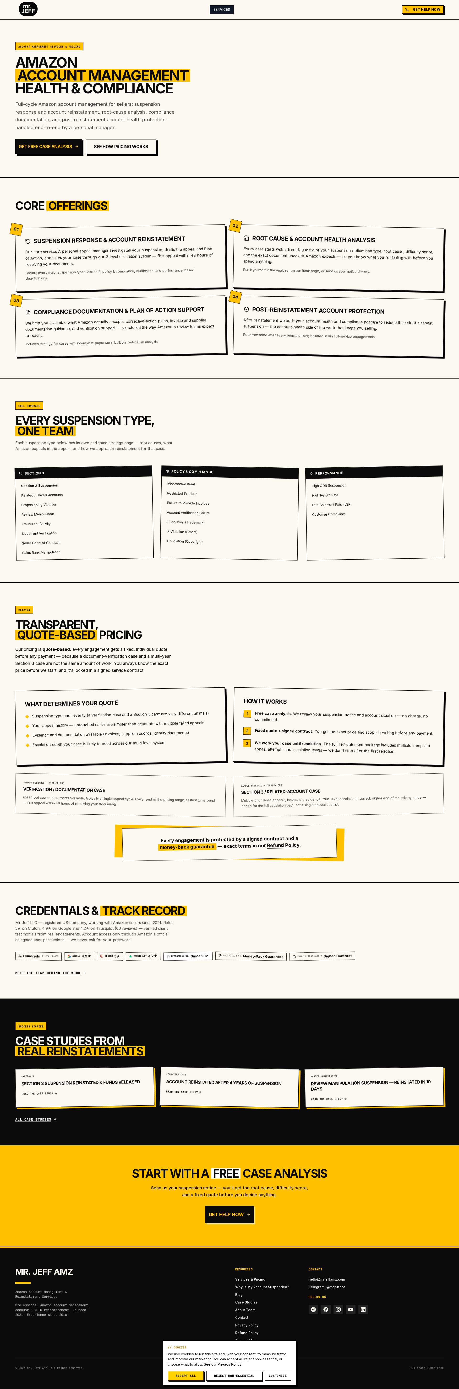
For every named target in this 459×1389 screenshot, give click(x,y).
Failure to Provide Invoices (188, 503)
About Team (245, 1310)
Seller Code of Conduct (41, 542)
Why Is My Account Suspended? (262, 1287)
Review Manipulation (38, 514)
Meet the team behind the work (48, 973)
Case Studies (246, 1302)
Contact (241, 1317)
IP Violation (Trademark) (186, 522)
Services (221, 9)
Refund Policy (283, 845)
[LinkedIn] (363, 1309)
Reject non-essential (234, 1376)
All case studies (33, 1119)
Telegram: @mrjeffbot (327, 1287)
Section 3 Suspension (39, 485)
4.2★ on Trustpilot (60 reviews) (108, 928)
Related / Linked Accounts (42, 494)
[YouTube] (350, 1309)
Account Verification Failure (188, 512)
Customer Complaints (328, 514)
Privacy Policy (246, 1325)
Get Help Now (426, 9)
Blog (239, 1295)
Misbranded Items (181, 483)
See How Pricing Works (121, 146)
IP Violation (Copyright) (184, 541)
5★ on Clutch (27, 928)
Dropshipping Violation (39, 504)
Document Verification (39, 533)
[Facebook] (326, 1309)
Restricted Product (182, 493)
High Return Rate (325, 495)
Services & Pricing (250, 1279)
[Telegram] (313, 1309)
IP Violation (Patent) (181, 531)
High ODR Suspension (329, 485)
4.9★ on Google (56, 928)
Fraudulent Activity (36, 523)
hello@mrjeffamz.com (327, 1279)
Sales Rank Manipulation (41, 552)
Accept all (186, 1376)
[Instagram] (338, 1309)
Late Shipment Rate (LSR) (332, 504)
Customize (278, 1376)
